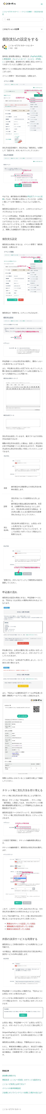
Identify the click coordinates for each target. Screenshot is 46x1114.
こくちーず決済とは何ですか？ (14, 1084)
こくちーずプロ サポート (10, 12)
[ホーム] (9, 5)
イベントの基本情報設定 (11, 1088)
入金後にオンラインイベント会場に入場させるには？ (22, 1092)
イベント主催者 (26, 12)
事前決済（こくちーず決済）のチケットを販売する (21, 1080)
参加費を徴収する (9, 1076)
